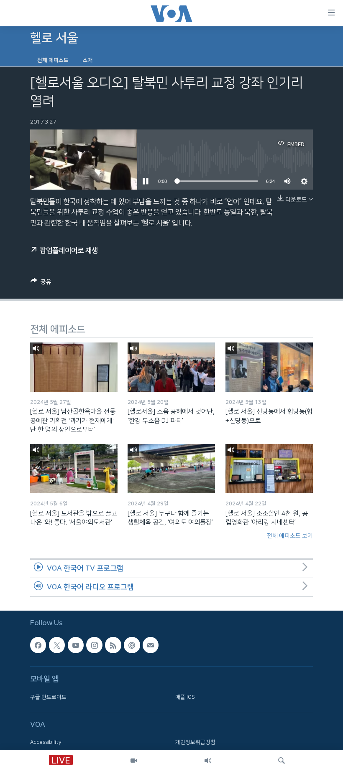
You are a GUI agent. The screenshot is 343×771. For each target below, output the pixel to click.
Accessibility (45, 742)
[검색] (281, 760)
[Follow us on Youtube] (76, 645)
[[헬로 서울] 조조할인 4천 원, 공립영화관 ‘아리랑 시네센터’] (269, 468)
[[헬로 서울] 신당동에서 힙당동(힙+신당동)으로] (269, 367)
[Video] (133, 760)
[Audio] (207, 760)
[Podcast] (132, 645)
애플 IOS (185, 697)
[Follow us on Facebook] (38, 645)
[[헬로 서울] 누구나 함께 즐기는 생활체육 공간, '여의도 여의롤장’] (171, 468)
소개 (88, 60)
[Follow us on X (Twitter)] (57, 645)
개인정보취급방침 (195, 742)
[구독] (151, 645)
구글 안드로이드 (48, 697)
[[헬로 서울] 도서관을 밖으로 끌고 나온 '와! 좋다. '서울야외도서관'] (74, 468)
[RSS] (113, 645)
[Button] (41, 283)
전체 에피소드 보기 (290, 536)
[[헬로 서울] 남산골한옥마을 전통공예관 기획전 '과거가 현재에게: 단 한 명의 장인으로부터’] (74, 367)
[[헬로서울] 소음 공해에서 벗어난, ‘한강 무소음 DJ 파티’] (171, 367)
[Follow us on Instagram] (94, 645)
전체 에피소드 (53, 60)
